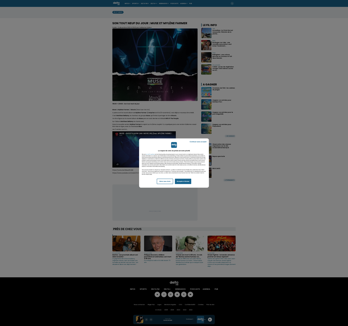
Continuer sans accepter (198, 142)
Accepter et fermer (183, 181)
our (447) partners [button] (150, 154)
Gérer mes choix (165, 181)
